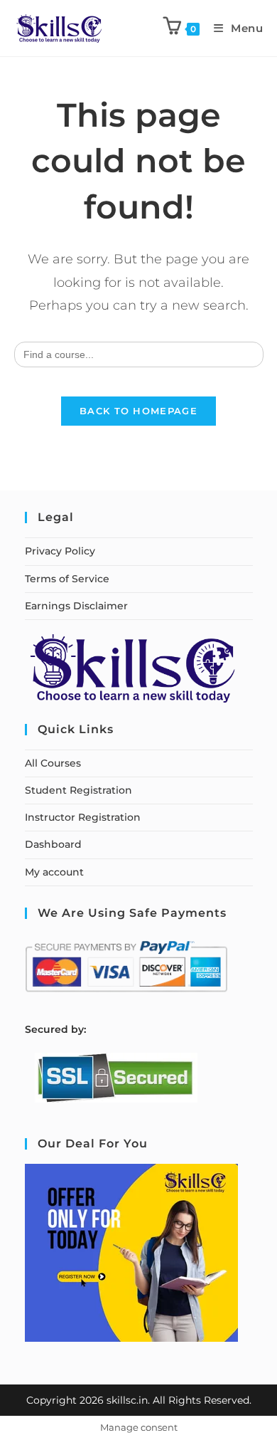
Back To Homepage (138, 410)
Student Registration (78, 790)
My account (54, 872)
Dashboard (53, 844)
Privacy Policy (60, 551)
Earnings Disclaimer (76, 605)
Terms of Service (67, 578)
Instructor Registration (83, 817)
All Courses (53, 763)
